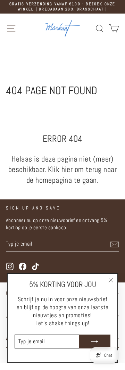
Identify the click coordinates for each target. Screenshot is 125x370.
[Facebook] (22, 266)
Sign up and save (33, 208)
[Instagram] (10, 266)
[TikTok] (35, 266)
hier (67, 169)
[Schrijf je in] (114, 244)
